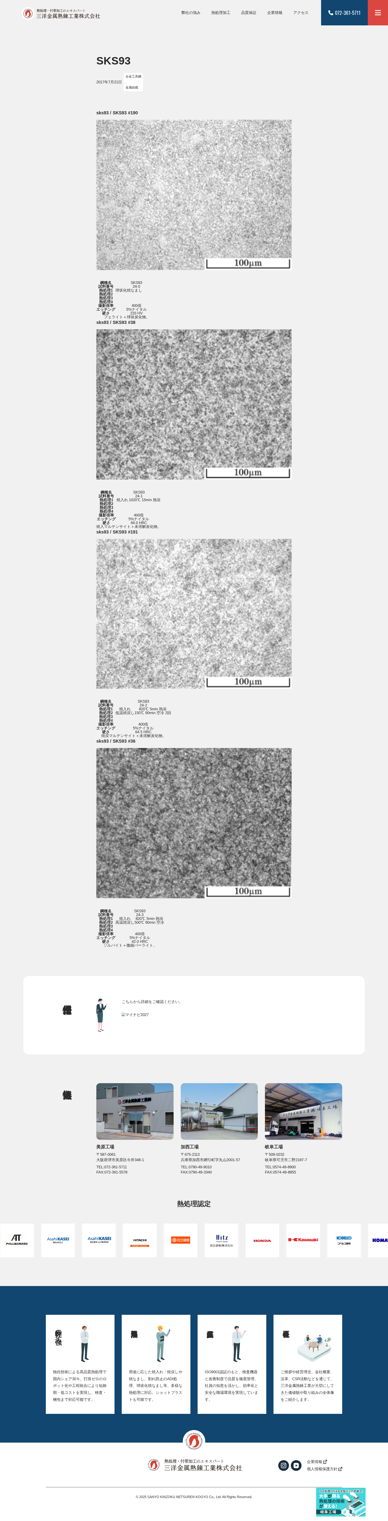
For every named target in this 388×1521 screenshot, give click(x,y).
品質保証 (248, 13)
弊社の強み (191, 13)
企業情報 (274, 13)
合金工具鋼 (133, 76)
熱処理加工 (220, 13)
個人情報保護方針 (322, 1469)
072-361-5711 (348, 12)
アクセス (301, 13)
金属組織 (132, 87)
